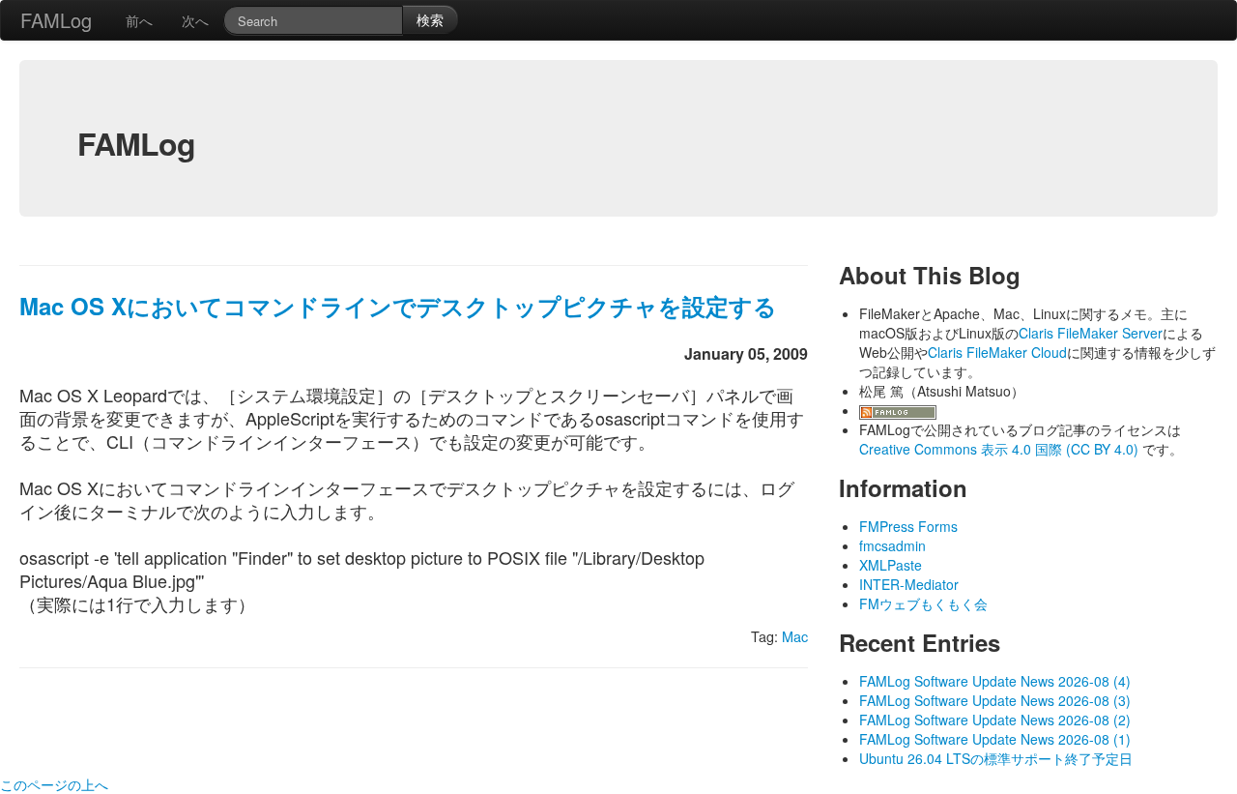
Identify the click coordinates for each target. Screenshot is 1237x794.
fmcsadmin (892, 545)
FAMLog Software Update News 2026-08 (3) (995, 700)
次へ (195, 20)
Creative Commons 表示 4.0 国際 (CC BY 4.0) (1000, 448)
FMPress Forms (908, 526)
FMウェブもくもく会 (923, 603)
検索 (430, 19)
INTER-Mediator (909, 584)
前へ (139, 20)
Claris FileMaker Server (1091, 332)
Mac (795, 636)
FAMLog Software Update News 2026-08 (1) (995, 739)
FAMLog (56, 20)
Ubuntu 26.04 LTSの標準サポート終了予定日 (996, 758)
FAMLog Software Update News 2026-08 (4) (995, 681)
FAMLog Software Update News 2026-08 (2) (995, 719)
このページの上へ (54, 784)
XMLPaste (890, 564)
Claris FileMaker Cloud (997, 352)
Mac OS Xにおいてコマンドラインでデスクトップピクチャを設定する (398, 305)
